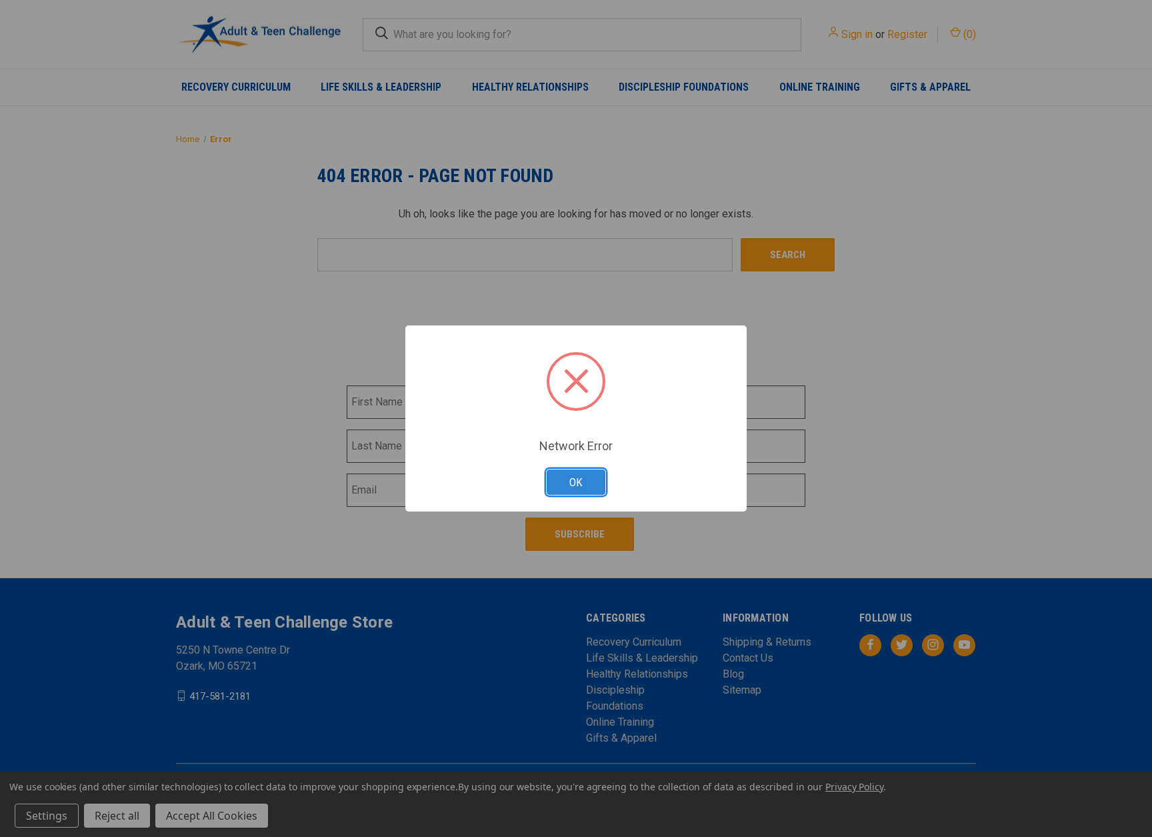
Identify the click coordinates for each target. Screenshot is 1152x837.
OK (576, 482)
